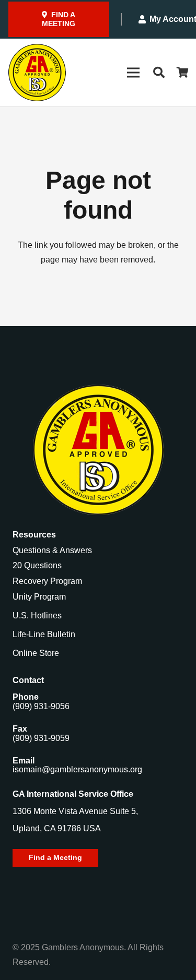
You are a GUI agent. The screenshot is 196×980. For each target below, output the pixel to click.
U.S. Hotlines (37, 615)
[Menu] (133, 72)
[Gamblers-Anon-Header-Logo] (37, 72)
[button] (158, 72)
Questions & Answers (52, 550)
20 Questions (37, 565)
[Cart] (182, 72)
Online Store (36, 653)
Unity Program (39, 596)
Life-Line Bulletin (44, 634)
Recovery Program (47, 581)
